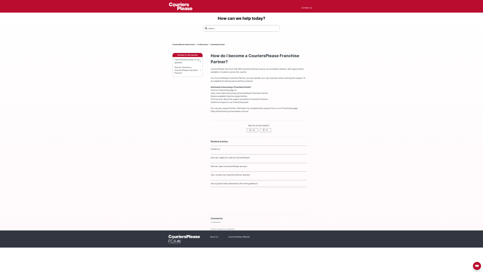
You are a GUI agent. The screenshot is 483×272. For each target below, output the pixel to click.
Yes (253, 130)
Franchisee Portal (217, 44)
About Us (214, 237)
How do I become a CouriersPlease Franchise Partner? (186, 70)
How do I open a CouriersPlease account (229, 166)
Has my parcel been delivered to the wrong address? (234, 183)
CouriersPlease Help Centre (183, 44)
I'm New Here (202, 44)
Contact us (306, 7)
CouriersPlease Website (239, 237)
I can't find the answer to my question (186, 61)
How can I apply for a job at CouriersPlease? (230, 157)
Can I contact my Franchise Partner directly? (230, 175)
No (267, 130)
